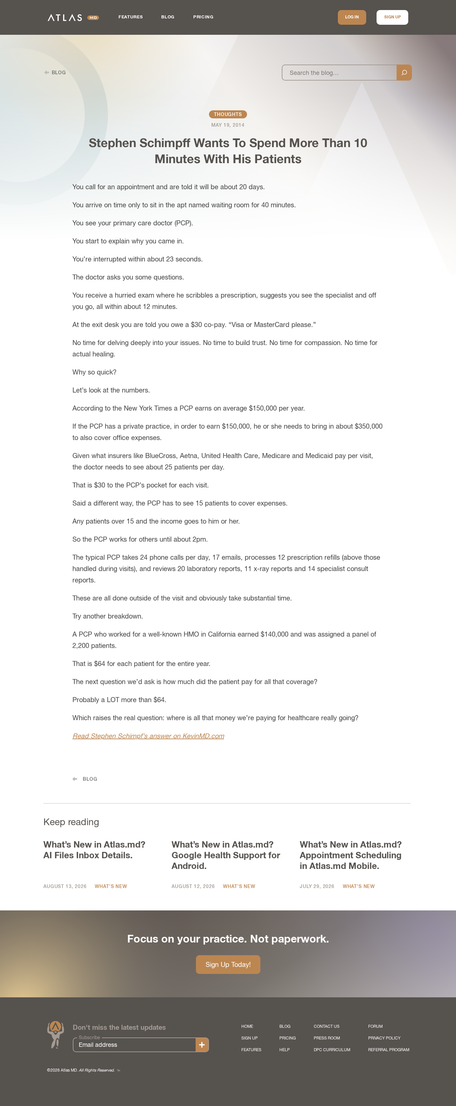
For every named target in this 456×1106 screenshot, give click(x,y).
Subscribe (89, 1037)
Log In (352, 17)
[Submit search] (404, 73)
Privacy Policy (384, 1038)
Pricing (203, 17)
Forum (375, 1026)
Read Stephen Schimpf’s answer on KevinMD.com (148, 736)
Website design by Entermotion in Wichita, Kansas (118, 1070)
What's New (111, 886)
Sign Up (392, 17)
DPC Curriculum (332, 1049)
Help (284, 1049)
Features (131, 17)
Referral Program (388, 1049)
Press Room (327, 1038)
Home (247, 1026)
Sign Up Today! (228, 964)
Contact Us (326, 1026)
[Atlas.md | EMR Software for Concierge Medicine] (73, 17)
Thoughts (228, 114)
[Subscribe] (202, 1044)
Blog (168, 17)
